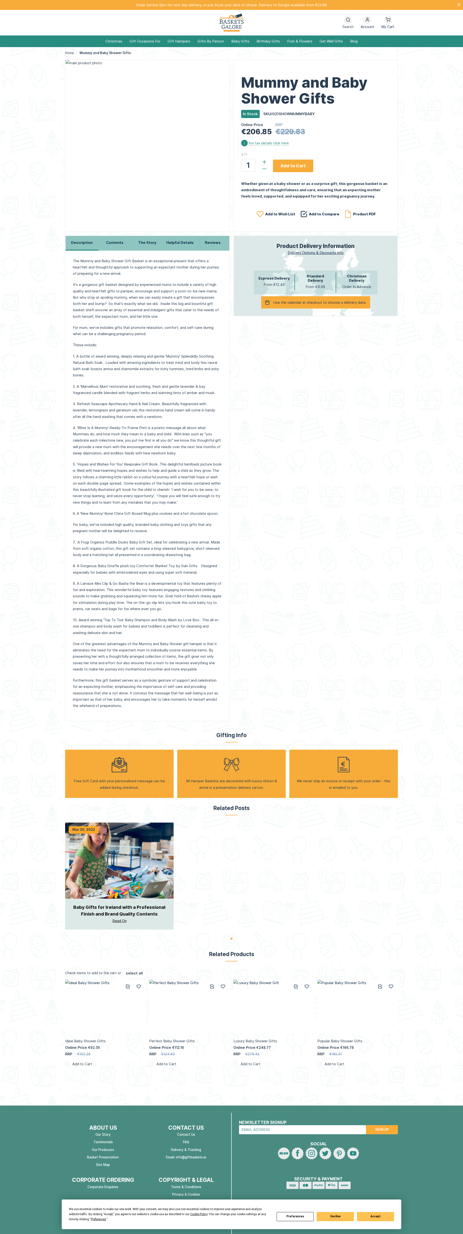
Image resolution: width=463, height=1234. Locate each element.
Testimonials (103, 1142)
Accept (375, 1216)
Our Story (103, 1134)
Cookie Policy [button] (198, 1214)
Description (82, 242)
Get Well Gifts (331, 41)
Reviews (213, 242)
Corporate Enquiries (103, 1187)
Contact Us (186, 1134)
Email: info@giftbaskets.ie (186, 1157)
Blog (354, 41)
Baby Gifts (240, 41)
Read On (119, 920)
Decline (335, 1216)
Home (69, 53)
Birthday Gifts (268, 41)
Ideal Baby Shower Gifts (85, 1041)
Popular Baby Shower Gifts (339, 1041)
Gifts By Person (210, 41)
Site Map (103, 1165)
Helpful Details (180, 242)
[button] (367, 23)
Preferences (295, 1216)
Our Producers (103, 1150)
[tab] (82, 243)
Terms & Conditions (186, 1187)
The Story (147, 242)
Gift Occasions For (144, 41)
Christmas (113, 41)
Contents (114, 242)
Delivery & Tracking (186, 1150)
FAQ (186, 1142)
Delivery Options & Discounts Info (316, 252)
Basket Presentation (103, 1157)
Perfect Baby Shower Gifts (172, 1041)
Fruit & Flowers (299, 41)
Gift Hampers (179, 41)
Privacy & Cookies (186, 1194)
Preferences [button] (98, 1219)
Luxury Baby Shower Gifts (255, 1041)
